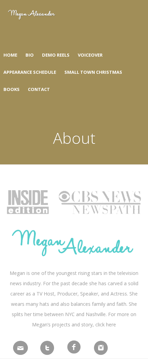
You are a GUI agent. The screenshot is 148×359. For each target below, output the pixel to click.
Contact (39, 89)
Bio (29, 55)
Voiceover (90, 55)
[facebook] (74, 346)
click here (105, 324)
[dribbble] (101, 348)
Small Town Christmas (93, 72)
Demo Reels (56, 55)
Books (11, 89)
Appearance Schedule (29, 72)
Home (10, 55)
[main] (20, 348)
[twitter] (47, 348)
